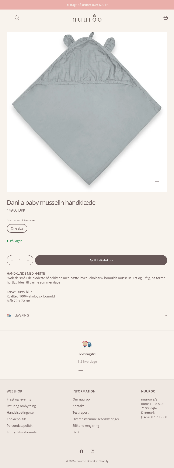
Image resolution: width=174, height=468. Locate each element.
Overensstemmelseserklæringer (96, 419)
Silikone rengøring (86, 425)
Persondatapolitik (19, 425)
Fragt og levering (19, 399)
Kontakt (78, 406)
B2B (76, 432)
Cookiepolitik (16, 419)
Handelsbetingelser (21, 412)
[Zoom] (157, 181)
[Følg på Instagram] (92, 451)
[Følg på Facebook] (81, 451)
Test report (80, 412)
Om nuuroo (81, 399)
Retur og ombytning (21, 406)
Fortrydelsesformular (22, 432)
